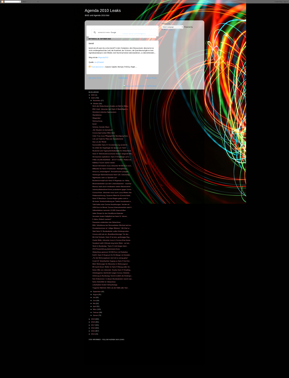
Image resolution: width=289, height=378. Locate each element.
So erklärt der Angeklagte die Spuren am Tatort (109, 148)
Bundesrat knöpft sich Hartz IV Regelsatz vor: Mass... (111, 180)
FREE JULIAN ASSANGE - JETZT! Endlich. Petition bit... (112, 160)
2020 (93, 98)
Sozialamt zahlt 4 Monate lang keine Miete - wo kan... (111, 243)
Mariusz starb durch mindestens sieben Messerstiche (111, 186)
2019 (93, 319)
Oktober (96, 103)
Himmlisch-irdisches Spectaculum (104, 112)
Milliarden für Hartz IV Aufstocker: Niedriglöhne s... (110, 169)
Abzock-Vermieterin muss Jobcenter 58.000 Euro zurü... (112, 166)
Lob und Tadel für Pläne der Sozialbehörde (107, 139)
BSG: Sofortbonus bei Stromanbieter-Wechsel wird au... (112, 225)
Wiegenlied (96, 118)
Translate (169, 30)
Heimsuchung (97, 121)
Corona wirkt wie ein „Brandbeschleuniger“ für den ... (111, 234)
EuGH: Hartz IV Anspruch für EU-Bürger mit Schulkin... (111, 255)
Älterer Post (150, 78)
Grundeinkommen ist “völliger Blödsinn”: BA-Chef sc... (111, 228)
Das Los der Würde (99, 142)
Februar (96, 312)
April (95, 306)
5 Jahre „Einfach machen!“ (101, 219)
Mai (94, 303)
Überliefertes (97, 115)
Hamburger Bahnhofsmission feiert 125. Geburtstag (110, 175)
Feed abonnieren (97, 67)
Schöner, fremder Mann (100, 127)
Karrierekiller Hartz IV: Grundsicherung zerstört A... (110, 145)
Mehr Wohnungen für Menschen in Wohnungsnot (110, 264)
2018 (93, 322)
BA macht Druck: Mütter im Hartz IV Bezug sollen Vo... (111, 267)
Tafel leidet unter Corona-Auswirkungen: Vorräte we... (111, 204)
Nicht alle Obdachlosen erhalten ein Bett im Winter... (111, 106)
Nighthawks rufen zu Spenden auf (104, 177)
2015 (93, 331)
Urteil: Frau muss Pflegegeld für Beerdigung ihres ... (111, 136)
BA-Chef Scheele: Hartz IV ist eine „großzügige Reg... (111, 237)
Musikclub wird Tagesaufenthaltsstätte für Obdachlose (111, 151)
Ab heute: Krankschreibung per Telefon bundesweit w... (112, 201)
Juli (94, 297)
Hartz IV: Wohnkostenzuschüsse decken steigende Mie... (112, 154)
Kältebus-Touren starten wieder (103, 163)
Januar (95, 315)
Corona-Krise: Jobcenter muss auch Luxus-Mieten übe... (112, 192)
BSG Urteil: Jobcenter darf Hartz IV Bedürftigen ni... (110, 109)
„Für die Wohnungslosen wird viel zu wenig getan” (110, 258)
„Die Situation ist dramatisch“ (102, 130)
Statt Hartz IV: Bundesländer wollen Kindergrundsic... (111, 231)
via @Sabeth (99, 62)
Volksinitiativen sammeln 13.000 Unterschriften (109, 210)
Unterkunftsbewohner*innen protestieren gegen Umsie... (112, 189)
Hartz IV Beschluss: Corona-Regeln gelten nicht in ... (111, 198)
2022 (93, 95)
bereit (94, 124)
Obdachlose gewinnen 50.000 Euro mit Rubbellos (110, 252)
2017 (93, 325)
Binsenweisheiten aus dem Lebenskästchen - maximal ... (112, 183)
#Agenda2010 (103, 57)
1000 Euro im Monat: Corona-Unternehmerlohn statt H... (112, 207)
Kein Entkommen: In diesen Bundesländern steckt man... (112, 279)
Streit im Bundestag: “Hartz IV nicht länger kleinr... (110, 246)
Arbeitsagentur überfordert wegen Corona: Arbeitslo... (111, 273)
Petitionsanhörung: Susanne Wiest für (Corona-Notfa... (112, 195)
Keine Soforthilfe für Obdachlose (104, 282)
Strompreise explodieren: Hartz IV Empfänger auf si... (111, 157)
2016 (93, 328)
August (95, 294)
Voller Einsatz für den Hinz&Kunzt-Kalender (107, 213)
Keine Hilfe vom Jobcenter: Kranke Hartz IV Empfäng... (112, 270)
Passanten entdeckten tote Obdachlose (106, 222)
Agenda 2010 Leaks (103, 10)
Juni (94, 300)
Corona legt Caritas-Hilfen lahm (103, 133)
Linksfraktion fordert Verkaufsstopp (104, 285)
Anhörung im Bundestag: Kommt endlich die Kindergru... (112, 276)
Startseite (123, 78)
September (97, 291)
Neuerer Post (95, 78)
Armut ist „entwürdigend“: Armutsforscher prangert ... (111, 171)
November (97, 100)
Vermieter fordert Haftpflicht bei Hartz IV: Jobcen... (110, 216)
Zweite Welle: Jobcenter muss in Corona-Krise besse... (112, 240)
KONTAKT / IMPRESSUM (147, 86)
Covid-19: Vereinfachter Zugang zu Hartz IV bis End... (111, 261)
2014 (93, 334)
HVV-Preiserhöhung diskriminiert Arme (106, 249)
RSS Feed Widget (182, 52)
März (95, 309)
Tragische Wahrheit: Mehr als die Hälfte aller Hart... (110, 288)
